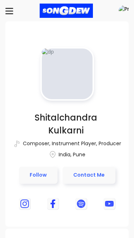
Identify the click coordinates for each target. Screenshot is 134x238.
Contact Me (89, 174)
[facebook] (53, 203)
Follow (38, 174)
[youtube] (109, 203)
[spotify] (81, 203)
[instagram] (24, 203)
